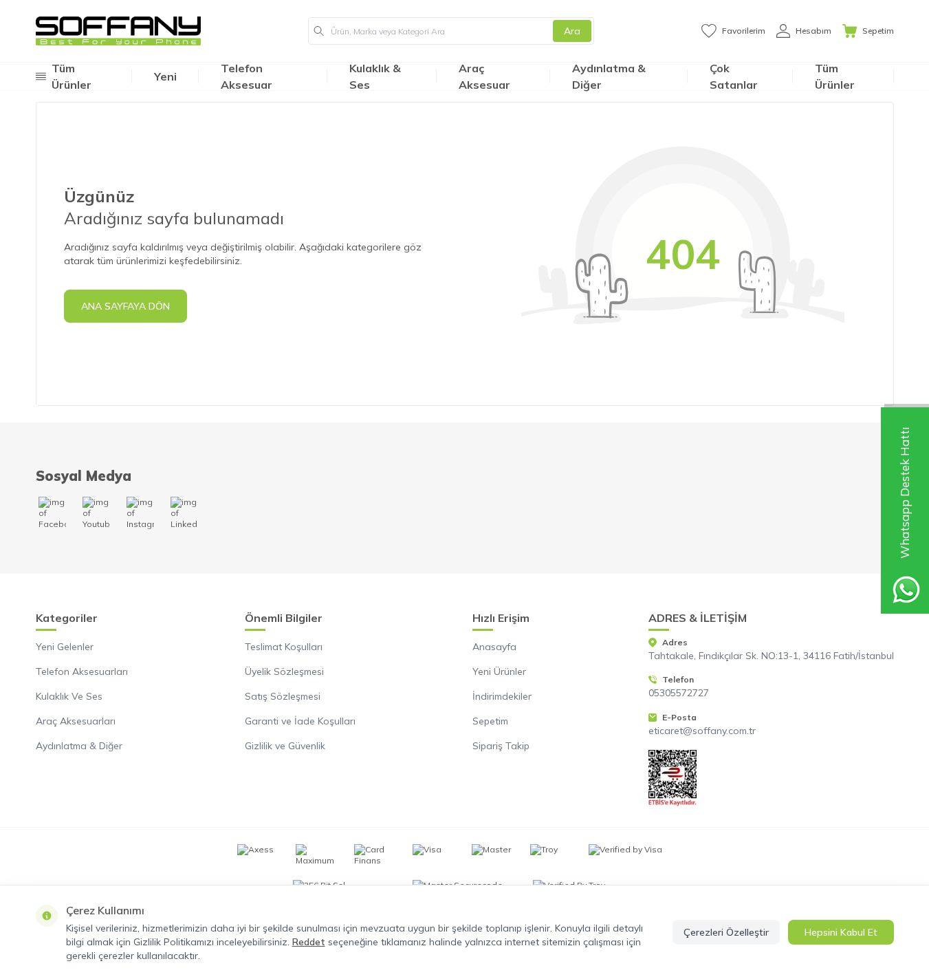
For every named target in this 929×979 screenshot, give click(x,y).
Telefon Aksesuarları (82, 671)
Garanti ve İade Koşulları (300, 721)
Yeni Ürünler (499, 671)
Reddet (308, 942)
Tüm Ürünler (835, 76)
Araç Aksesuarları (76, 721)
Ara (572, 31)
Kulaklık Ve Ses (69, 696)
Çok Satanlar (734, 76)
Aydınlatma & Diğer (609, 76)
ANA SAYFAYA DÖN (125, 306)
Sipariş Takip (500, 746)
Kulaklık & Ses (375, 76)
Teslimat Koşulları (284, 647)
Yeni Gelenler (65, 647)
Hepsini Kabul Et (841, 932)
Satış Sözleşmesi (282, 696)
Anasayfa (494, 647)
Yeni (165, 76)
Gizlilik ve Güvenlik (285, 746)
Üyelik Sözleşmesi (284, 671)
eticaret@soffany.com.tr (702, 730)
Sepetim (490, 721)
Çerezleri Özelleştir (726, 932)
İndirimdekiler (502, 696)
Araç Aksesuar (484, 76)
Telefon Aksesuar (246, 76)
